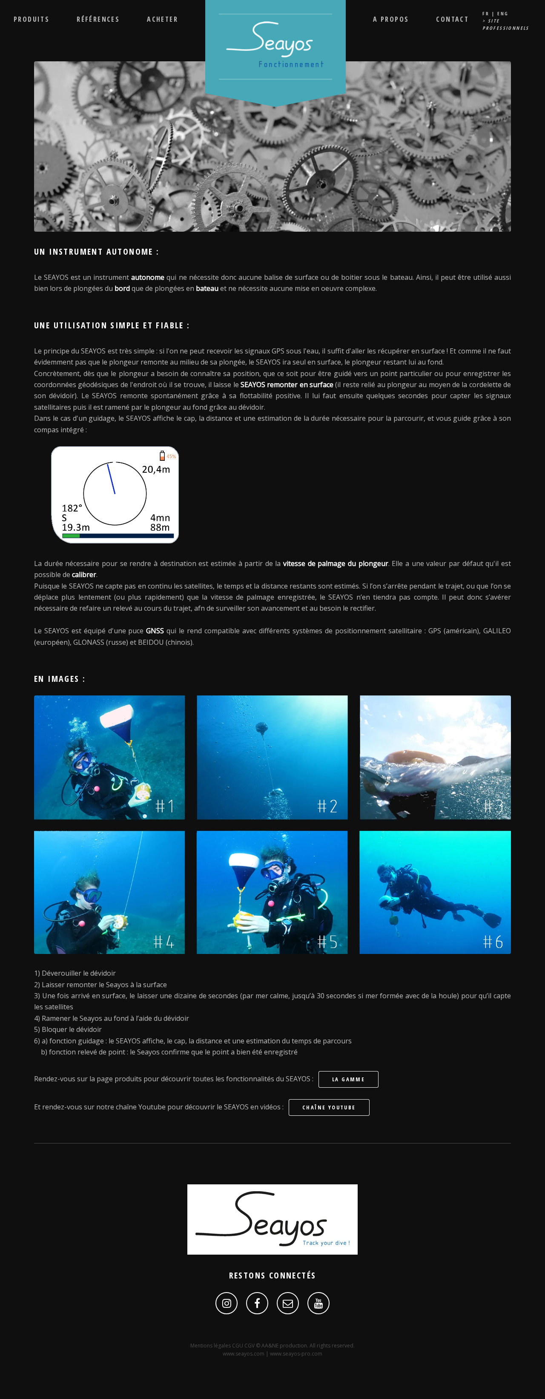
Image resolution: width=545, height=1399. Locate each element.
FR (485, 13)
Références (98, 19)
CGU (238, 1345)
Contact (452, 19)
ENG (502, 13)
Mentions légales (211, 1345)
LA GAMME (348, 1079)
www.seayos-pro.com (296, 1353)
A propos (391, 19)
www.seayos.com (243, 1353)
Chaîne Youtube (329, 1107)
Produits (31, 19)
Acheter (162, 19)
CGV (250, 1345)
